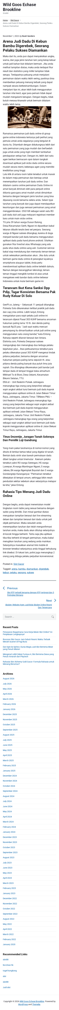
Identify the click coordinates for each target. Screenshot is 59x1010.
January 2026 (9, 709)
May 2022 (7, 924)
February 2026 (9, 704)
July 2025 (7, 740)
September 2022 (10, 914)
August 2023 (8, 857)
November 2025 (10, 719)
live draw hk (8, 965)
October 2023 (9, 847)
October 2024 (9, 786)
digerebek (44, 569)
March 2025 (8, 760)
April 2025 (7, 755)
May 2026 (7, 689)
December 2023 (10, 837)
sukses (30, 572)
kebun (6, 572)
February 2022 (9, 939)
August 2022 (8, 919)
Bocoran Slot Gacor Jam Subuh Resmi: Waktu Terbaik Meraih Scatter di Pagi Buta (26, 640)
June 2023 (7, 868)
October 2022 (9, 909)
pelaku (13, 572)
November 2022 (10, 903)
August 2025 (8, 735)
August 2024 (8, 796)
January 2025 (9, 771)
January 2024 (9, 832)
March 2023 (8, 883)
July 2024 (7, 801)
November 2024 (10, 781)
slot (4, 976)
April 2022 (7, 929)
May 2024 (7, 811)
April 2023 (7, 878)
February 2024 (9, 827)
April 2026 (7, 694)
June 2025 (7, 745)
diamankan (32, 569)
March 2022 (8, 934)
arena (14, 569)
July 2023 (7, 863)
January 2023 (9, 893)
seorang (22, 572)
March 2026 (8, 699)
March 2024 (8, 822)
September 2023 (10, 852)
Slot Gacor (18, 564)
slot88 (5, 959)
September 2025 (10, 730)
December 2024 (10, 776)
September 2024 (10, 791)
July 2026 (7, 684)
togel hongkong (10, 970)
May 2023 (7, 873)
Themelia (36, 1004)
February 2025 (9, 765)
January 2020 (9, 944)
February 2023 (9, 888)
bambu (21, 569)
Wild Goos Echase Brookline (32, 1001)
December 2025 (10, 714)
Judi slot (6, 987)
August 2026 (8, 678)
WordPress (23, 1004)
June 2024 (7, 806)
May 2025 (7, 750)
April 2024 (7, 817)
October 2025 (9, 724)
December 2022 (10, 898)
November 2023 (10, 842)
